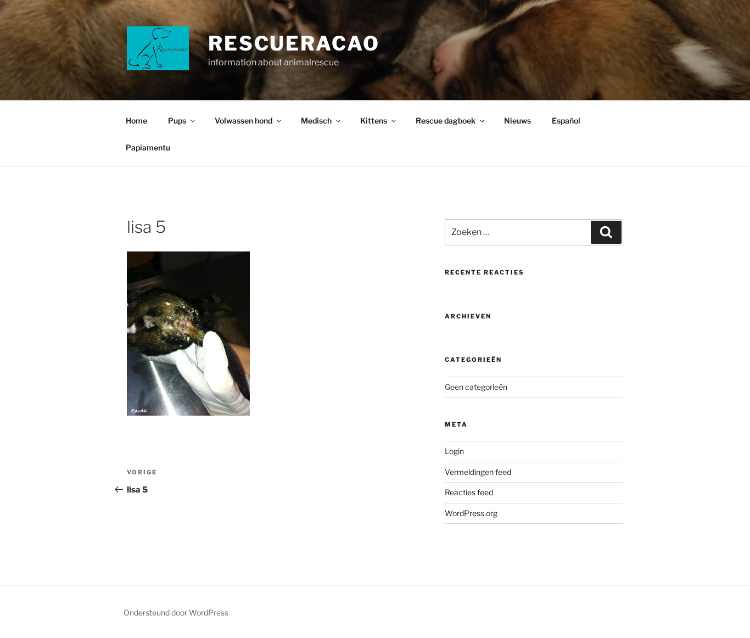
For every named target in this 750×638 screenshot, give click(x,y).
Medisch (316, 120)
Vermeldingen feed (478, 472)
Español (566, 120)
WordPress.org (471, 513)
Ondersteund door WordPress (176, 612)
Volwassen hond (243, 120)
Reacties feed (469, 492)
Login (454, 451)
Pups (177, 120)
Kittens (373, 120)
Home (136, 120)
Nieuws (517, 120)
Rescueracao (294, 43)
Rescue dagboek (445, 120)
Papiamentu (148, 147)
